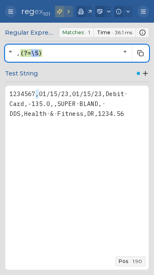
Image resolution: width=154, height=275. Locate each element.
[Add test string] (145, 73)
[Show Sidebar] (10, 11)
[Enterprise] (84, 11)
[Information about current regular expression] (142, 33)
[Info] (123, 11)
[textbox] (68, 53)
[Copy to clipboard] (140, 53)
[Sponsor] (103, 11)
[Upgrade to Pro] (64, 11)
